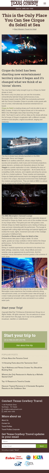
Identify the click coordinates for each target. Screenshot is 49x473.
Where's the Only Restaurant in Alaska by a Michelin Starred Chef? (22, 375)
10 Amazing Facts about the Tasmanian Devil (19, 362)
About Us (5, 420)
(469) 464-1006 (27, 8)
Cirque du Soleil (7, 108)
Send (42, 446)
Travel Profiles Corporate (11, 429)
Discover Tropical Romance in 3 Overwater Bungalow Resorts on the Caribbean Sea (23, 387)
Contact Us (6, 423)
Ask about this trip (24, 345)
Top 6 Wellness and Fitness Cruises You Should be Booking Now (22, 368)
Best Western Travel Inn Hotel (25, 29)
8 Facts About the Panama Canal (15, 358)
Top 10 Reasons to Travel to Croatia (16, 381)
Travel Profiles (7, 426)
